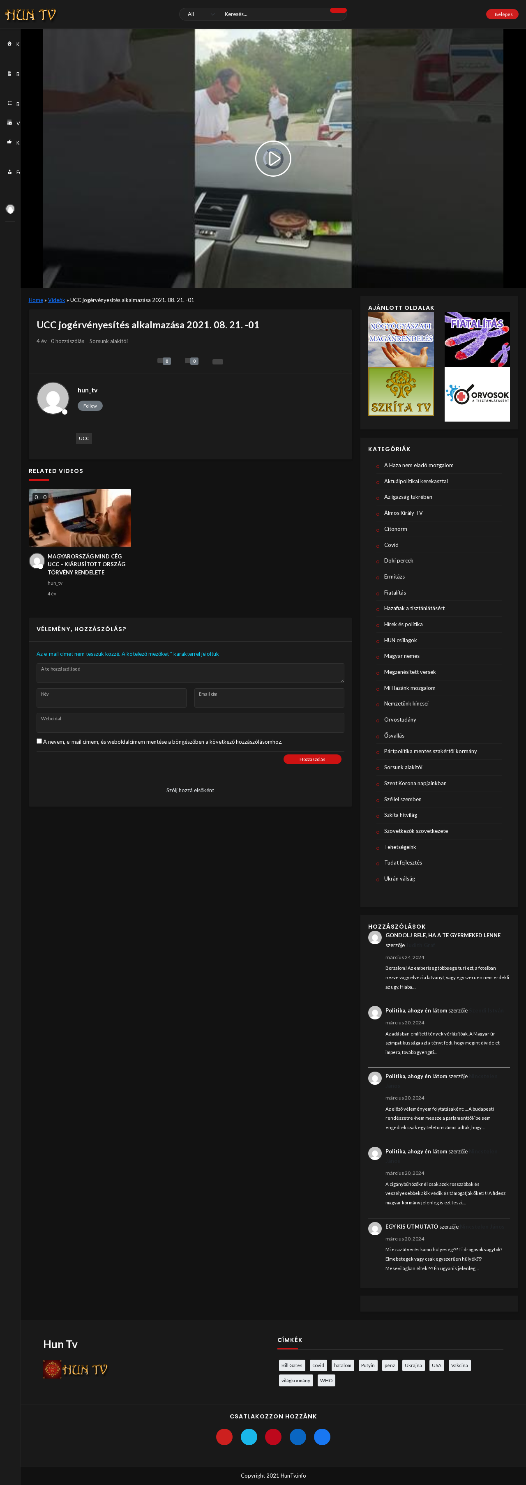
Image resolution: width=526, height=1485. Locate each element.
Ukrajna (413, 1365)
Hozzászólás (312, 759)
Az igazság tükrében (408, 496)
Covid (391, 545)
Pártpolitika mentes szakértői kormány (430, 751)
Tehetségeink (400, 847)
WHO (326, 1380)
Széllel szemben (403, 799)
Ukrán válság (399, 878)
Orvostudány (400, 719)
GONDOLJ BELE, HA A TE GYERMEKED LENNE (443, 935)
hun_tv (87, 390)
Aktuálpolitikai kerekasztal (416, 481)
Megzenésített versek (410, 672)
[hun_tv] (10, 209)
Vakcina (459, 1365)
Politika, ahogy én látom (416, 1010)
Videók (56, 300)
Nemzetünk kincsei (406, 703)
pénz (390, 1365)
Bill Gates (291, 1365)
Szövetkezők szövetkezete (416, 831)
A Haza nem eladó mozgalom (419, 465)
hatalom (342, 1365)
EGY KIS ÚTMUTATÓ (411, 1226)
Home (36, 300)
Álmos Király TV (403, 513)
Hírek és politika (403, 624)
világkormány (295, 1380)
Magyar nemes (402, 656)
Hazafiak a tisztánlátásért (414, 608)
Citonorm (395, 529)
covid (318, 1365)
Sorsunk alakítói (109, 341)
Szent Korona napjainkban (415, 783)
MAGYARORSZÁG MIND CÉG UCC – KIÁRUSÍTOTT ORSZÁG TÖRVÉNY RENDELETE (86, 564)
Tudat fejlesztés (403, 862)
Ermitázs (394, 576)
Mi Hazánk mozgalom (410, 688)
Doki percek (398, 560)
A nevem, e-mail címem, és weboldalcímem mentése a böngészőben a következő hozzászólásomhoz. (162, 741)
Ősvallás (394, 735)
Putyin (368, 1365)
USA (436, 1365)
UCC (84, 438)
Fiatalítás (395, 592)
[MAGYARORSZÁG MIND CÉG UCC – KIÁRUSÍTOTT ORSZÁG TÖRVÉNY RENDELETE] (80, 518)
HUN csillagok (400, 640)
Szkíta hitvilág (400, 815)
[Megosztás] (218, 362)
